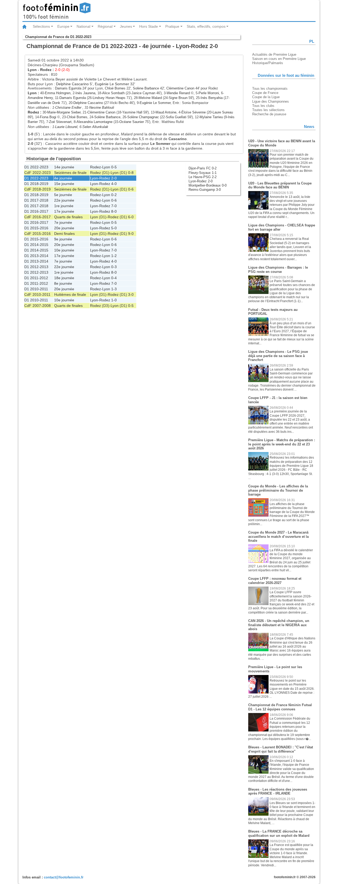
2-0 (114, 178)
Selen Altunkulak (95, 127)
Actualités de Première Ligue (274, 54)
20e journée (64, 228)
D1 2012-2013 (36, 267)
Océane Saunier (131, 122)
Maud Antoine (166, 112)
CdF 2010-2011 (37, 294)
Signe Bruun (178, 98)
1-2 (114, 256)
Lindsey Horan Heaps (109, 98)
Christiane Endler (68, 108)
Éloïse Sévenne (193, 112)
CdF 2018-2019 (37, 189)
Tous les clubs (263, 106)
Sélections (41, 26)
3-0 (131, 294)
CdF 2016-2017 (37, 217)
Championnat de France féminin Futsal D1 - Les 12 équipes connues (280, 707)
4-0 (114, 184)
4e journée (63, 178)
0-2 (114, 195)
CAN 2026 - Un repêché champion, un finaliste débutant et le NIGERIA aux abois (278, 625)
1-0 (114, 300)
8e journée (63, 283)
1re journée (63, 206)
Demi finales (64, 233)
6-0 (131, 217)
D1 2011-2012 (36, 278)
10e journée (64, 250)
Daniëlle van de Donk (44, 103)
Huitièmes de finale (70, 294)
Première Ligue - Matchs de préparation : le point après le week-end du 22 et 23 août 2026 (281, 444)
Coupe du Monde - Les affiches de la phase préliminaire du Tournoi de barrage (278, 490)
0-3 (114, 267)
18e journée (64, 278)
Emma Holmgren (58, 93)
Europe (63, 26)
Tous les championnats (270, 89)
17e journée (64, 211)
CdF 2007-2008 (37, 305)
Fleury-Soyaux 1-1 (203, 173)
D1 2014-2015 (36, 245)
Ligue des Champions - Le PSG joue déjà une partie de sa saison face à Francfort (278, 356)
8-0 (114, 211)
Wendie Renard (178, 93)
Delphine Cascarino (72, 84)
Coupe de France (265, 93)
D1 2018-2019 (36, 184)
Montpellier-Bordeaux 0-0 (208, 185)
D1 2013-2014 (36, 256)
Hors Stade (148, 26)
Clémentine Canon (180, 88)
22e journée (64, 200)
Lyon (32, 70)
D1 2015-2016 (36, 228)
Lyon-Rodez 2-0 (201, 181)
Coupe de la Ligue (266, 97)
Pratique (172, 26)
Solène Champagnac (143, 117)
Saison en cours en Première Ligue (279, 59)
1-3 (114, 289)
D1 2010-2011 (36, 289)
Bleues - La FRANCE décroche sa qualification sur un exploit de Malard (278, 833)
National (83, 26)
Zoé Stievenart (60, 122)
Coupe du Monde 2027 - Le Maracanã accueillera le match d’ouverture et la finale (278, 536)
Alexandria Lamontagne (94, 122)
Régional (105, 26)
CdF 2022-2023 (37, 172)
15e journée (64, 184)
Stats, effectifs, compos (206, 26)
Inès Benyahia (212, 98)
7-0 (114, 206)
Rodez (45, 70)
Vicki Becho (119, 103)
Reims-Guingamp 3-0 (205, 190)
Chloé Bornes (115, 88)
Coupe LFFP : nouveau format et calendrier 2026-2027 (274, 581)
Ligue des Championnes (270, 101)
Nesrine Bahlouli (101, 108)
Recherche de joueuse (269, 114)
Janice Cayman (143, 93)
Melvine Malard (150, 98)
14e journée (64, 167)
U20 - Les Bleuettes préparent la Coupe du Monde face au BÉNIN (280, 185)
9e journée (63, 239)
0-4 (114, 278)
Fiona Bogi (48, 117)
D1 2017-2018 (36, 200)
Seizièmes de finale (70, 172)
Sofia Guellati (176, 117)
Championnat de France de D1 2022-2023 (58, 37)
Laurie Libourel (66, 127)
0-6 (131, 189)
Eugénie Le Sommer (112, 84)
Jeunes (126, 26)
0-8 (131, 172)
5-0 (114, 228)
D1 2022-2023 (36, 167)
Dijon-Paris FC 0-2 (203, 168)
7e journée (63, 222)
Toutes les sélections (268, 110)
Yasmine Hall (132, 112)
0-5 (114, 167)
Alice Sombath (113, 93)
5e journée (63, 195)
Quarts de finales (68, 217)
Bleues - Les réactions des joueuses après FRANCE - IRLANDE (277, 791)
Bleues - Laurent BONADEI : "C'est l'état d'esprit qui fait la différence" (280, 749)
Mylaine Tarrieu (211, 117)
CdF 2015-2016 (37, 233)
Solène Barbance (146, 88)
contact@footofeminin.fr (63, 877)
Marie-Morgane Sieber (64, 112)
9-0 (131, 233)
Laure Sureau (223, 112)
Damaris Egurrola (68, 88)
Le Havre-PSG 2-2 (203, 177)
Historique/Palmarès (267, 63)
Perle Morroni (209, 93)
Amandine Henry (40, 98)
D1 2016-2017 (36, 211)
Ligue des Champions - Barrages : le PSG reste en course (278, 269)
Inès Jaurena (85, 93)
